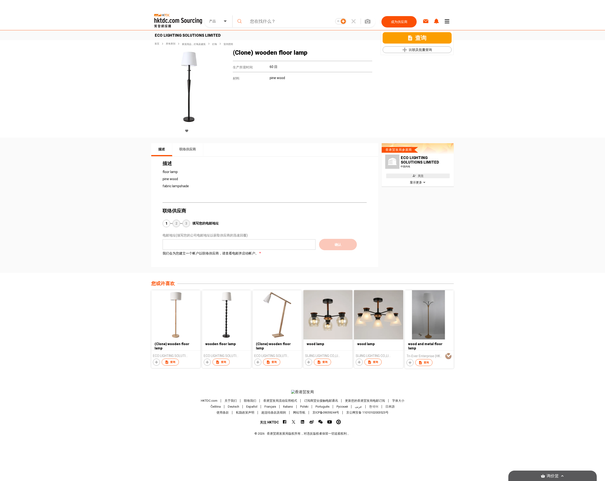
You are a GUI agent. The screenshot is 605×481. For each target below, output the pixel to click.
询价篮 (553, 476)
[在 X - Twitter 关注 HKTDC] (293, 422)
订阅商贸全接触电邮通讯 (321, 400)
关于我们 (231, 400)
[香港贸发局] (302, 392)
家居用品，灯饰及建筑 (194, 44)
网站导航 (299, 412)
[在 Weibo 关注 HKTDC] (311, 422)
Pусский (342, 406)
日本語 (390, 406)
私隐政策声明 (245, 412)
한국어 (373, 406)
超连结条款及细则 (273, 412)
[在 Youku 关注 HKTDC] (338, 422)
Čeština (216, 406)
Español (251, 406)
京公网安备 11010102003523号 (367, 412)
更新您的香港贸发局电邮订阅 (365, 400)
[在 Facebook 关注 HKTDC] (284, 422)
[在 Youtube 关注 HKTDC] (329, 422)
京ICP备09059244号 (325, 412)
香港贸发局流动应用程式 (280, 400)
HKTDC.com (209, 400)
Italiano (288, 406)
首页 (157, 43)
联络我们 (250, 400)
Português (322, 406)
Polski (304, 406)
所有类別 (170, 43)
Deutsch (233, 406)
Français (270, 406)
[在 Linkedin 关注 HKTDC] (302, 422)
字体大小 (398, 400)
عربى (358, 406)
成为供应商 (399, 22)
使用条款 (222, 412)
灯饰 (214, 44)
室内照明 (228, 44)
